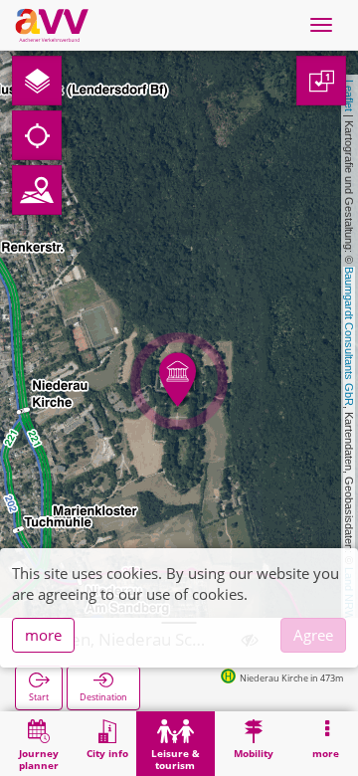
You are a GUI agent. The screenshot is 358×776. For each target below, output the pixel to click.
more (43, 635)
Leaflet (349, 95)
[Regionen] (37, 190)
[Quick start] (37, 80)
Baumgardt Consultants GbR (349, 336)
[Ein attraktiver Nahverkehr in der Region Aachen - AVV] (51, 25)
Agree (313, 635)
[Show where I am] (37, 135)
